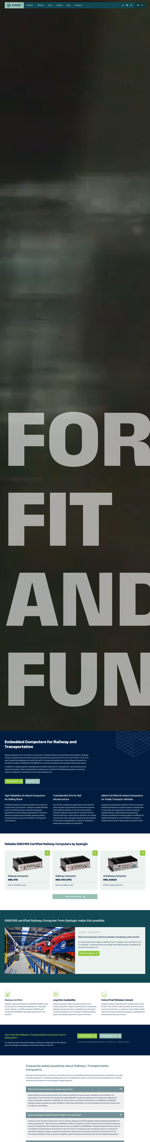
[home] (14, 5)
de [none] (142, 5)
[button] (30, 5)
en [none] (138, 5)
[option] (142, 5)
